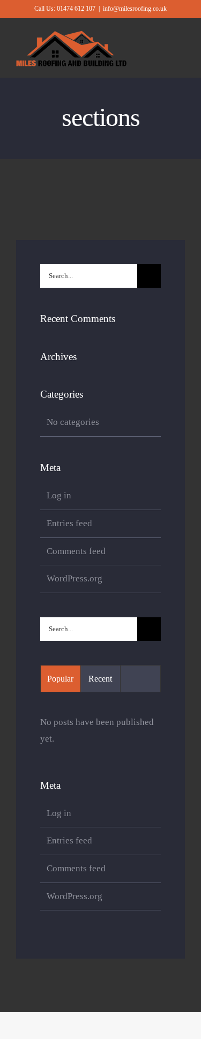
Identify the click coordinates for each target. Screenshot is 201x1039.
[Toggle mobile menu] (180, 52)
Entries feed (69, 523)
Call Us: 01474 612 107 (64, 8)
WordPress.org (74, 578)
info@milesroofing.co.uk (135, 8)
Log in (59, 495)
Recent (100, 678)
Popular (60, 678)
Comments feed (76, 551)
